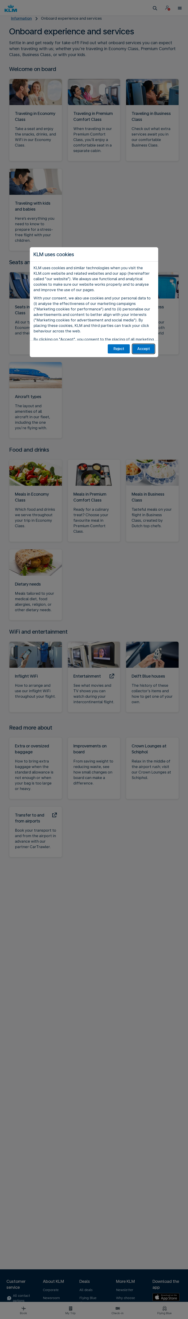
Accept (143, 349)
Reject (118, 349)
